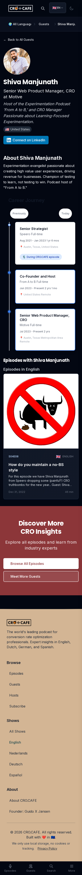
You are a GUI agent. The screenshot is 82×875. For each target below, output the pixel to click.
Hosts (14, 695)
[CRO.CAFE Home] (20, 8)
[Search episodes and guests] (42, 8)
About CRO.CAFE (23, 800)
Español (15, 775)
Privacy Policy (47, 848)
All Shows (17, 731)
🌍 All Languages (19, 24)
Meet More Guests (25, 576)
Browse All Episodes (27, 563)
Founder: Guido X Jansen (29, 811)
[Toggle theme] (71, 8)
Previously (19, 213)
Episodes (16, 673)
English (15, 742)
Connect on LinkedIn (29, 140)
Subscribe (17, 706)
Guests (44, 24)
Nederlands (18, 753)
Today (65, 213)
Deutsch (15, 764)
